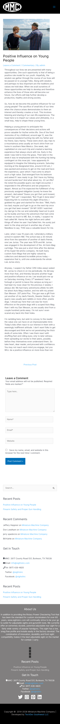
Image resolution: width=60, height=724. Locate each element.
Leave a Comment (11, 65)
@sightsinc (18, 572)
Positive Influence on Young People (19, 505)
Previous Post (30, 364)
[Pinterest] (33, 697)
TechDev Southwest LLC (36, 714)
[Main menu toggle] (54, 7)
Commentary (28, 65)
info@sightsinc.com (20, 563)
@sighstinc (20, 576)
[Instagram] (26, 697)
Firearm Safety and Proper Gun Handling (22, 509)
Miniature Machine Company (35, 525)
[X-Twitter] (20, 697)
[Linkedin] (39, 697)
